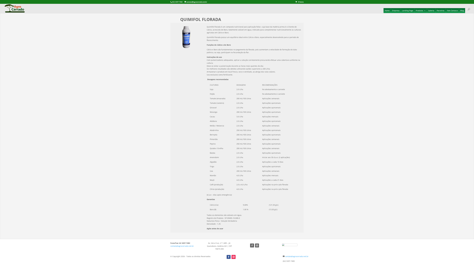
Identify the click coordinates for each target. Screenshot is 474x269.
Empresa (395, 10)
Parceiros (440, 10)
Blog (462, 10)
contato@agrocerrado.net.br (182, 246)
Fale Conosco (452, 10)
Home (387, 10)
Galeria (431, 10)
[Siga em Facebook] (252, 245)
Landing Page (407, 10)
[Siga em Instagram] (257, 245)
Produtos (419, 10)
